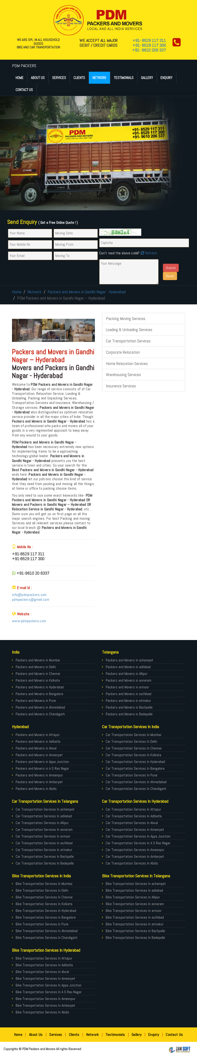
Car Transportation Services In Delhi (131, 741)
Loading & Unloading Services (129, 329)
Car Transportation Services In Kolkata (133, 754)
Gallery (147, 77)
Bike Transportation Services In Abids (42, 1012)
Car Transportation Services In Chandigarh (136, 788)
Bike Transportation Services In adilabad (134, 890)
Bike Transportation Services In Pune (42, 924)
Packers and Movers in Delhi (36, 666)
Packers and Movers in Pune (36, 700)
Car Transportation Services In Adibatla (134, 816)
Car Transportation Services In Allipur (42, 822)
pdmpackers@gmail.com (30, 599)
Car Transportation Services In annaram (44, 829)
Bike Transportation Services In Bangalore (46, 917)
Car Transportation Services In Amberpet (135, 856)
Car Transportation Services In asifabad (44, 843)
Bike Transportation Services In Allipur (133, 897)
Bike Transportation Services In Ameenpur (45, 998)
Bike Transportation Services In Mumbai (44, 883)
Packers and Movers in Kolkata (38, 680)
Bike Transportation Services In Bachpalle (135, 930)
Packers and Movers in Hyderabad (40, 687)
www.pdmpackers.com (29, 620)
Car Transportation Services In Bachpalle (45, 856)
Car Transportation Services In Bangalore (135, 768)
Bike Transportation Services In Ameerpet (45, 978)
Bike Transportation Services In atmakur (135, 924)
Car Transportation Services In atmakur (44, 849)
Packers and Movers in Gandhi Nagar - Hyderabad (87, 292)
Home (20, 77)
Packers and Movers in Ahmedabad (40, 707)
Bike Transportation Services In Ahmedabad (47, 930)
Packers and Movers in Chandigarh (40, 714)
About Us (38, 77)
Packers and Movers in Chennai (38, 673)
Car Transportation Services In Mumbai (133, 734)
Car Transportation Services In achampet (45, 809)
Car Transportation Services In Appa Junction (138, 836)
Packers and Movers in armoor (127, 687)
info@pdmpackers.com (29, 594)
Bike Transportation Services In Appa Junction (48, 985)
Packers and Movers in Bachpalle (129, 707)
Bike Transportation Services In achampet (136, 883)
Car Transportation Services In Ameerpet (135, 829)
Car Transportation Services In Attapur (133, 809)
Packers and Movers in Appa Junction (42, 761)
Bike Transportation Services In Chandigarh (46, 937)
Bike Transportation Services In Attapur (44, 958)
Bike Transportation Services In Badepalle (135, 937)
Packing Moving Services (125, 318)
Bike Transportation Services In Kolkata (44, 903)
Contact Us (24, 89)
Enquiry (166, 77)
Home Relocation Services (127, 363)
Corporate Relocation (123, 352)
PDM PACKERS (24, 65)
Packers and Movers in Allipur (127, 673)
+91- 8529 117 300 (149, 45)
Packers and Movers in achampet (129, 660)
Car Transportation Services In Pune (131, 775)
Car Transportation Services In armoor (43, 836)
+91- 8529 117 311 (149, 40)
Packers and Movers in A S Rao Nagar (42, 768)
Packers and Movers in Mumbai (38, 660)
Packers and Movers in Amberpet (39, 781)
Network (99, 77)
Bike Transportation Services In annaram (135, 903)
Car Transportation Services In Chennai (133, 748)
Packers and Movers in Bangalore (39, 693)
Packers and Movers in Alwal (36, 748)
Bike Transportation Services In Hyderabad (46, 910)
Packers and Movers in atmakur (128, 700)
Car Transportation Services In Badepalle (45, 863)
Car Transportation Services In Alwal (132, 822)
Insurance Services (121, 386)
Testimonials (124, 77)
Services (59, 77)
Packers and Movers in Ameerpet (39, 754)
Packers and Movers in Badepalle (129, 714)
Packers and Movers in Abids (36, 788)
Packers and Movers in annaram (128, 680)
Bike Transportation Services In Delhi (42, 890)
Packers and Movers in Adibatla (38, 741)
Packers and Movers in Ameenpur (39, 775)
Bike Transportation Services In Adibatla (44, 964)
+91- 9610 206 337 (149, 50)
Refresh (150, 253)
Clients (79, 77)
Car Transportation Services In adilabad (44, 816)
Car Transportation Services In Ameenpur (135, 849)
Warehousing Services (123, 374)
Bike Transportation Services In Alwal (42, 971)
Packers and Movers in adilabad (128, 666)
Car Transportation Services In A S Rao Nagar (138, 843)
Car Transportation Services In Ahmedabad (136, 781)
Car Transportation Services (128, 341)
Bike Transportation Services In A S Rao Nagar (49, 991)
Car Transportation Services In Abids (132, 863)
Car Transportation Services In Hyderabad (135, 761)
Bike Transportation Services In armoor (134, 910)
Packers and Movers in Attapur (38, 734)
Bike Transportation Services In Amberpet (45, 1005)
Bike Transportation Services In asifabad (135, 917)
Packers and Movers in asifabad (128, 693)
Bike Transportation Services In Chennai (44, 897)
